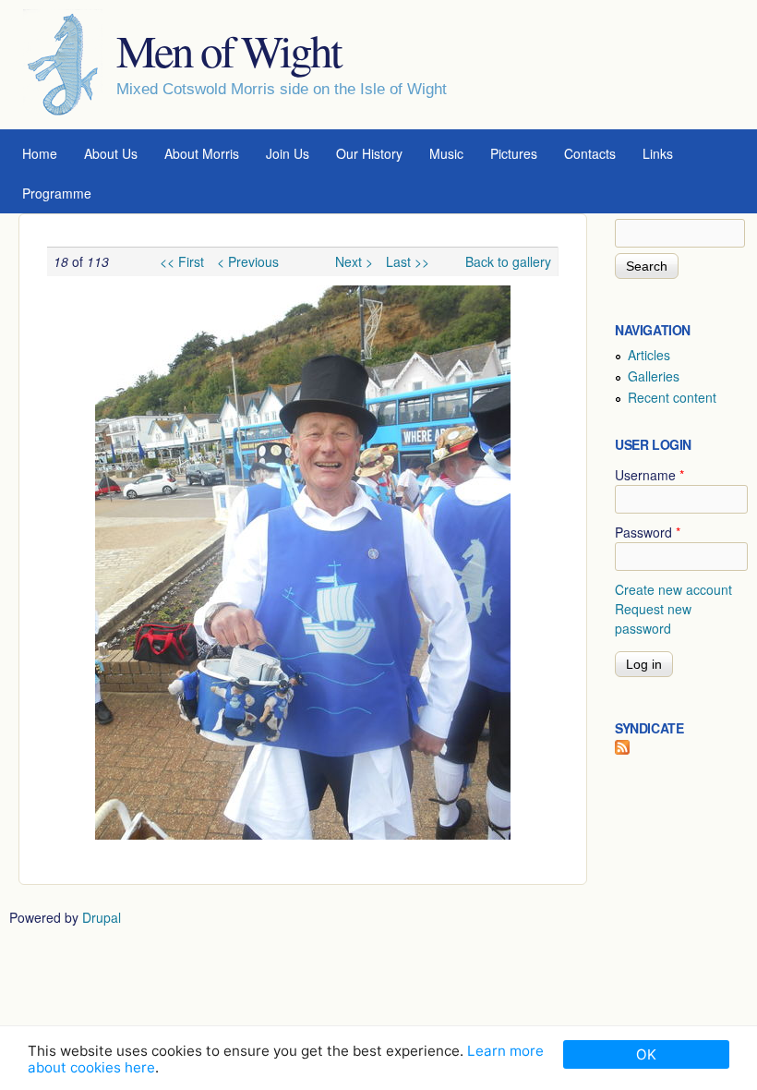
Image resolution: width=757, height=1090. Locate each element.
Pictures (513, 153)
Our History (369, 153)
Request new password (653, 618)
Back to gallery (508, 261)
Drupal (101, 917)
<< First (182, 261)
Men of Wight (228, 49)
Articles (649, 354)
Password (647, 532)
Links (658, 153)
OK (646, 1054)
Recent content (672, 397)
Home (39, 153)
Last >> (407, 261)
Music (446, 153)
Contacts (590, 153)
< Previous (248, 261)
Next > (354, 261)
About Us (111, 153)
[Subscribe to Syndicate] (622, 749)
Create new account (673, 589)
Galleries (653, 376)
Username (649, 475)
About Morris (201, 153)
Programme (56, 193)
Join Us (287, 153)
